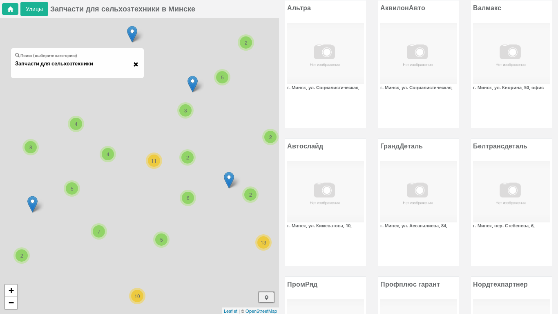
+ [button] (11, 290)
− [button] (11, 303)
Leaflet (230, 310)
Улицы (34, 9)
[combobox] (73, 63)
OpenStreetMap (261, 310)
